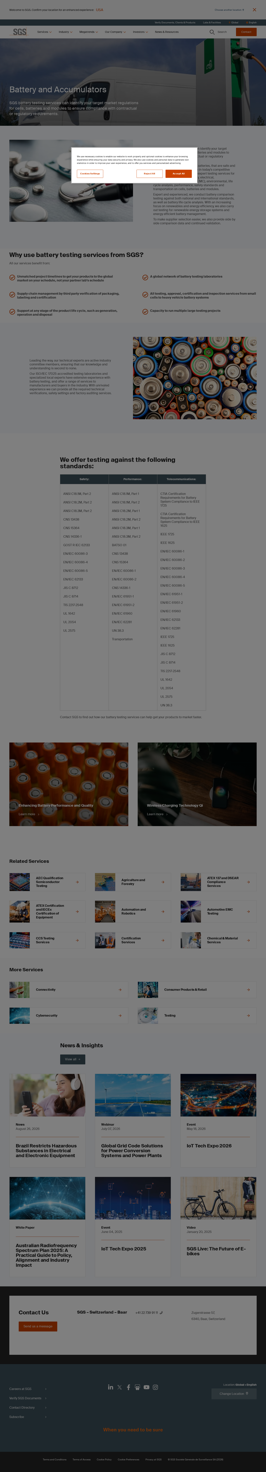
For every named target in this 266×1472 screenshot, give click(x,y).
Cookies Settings (90, 173)
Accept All (179, 173)
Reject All (149, 173)
